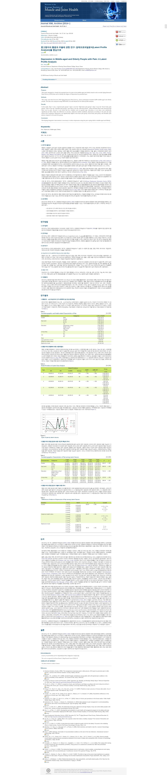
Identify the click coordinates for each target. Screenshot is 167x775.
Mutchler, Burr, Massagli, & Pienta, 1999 (62, 582)
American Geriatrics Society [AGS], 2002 (100, 149)
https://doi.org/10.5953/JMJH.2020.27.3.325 (55, 43)
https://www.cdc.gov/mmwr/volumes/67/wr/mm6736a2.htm (67, 682)
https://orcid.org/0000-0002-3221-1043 (68, 68)
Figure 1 (93, 409)
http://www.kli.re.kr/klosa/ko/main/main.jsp (61, 717)
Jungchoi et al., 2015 (61, 616)
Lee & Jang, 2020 (75, 189)
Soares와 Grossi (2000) (74, 595)
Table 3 (54, 452)
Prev (110, 26)
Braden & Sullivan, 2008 (57, 595)
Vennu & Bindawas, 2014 (84, 162)
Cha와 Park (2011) (46, 558)
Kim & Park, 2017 (101, 160)
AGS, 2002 (45, 152)
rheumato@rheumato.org (86, 772)
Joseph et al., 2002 (77, 168)
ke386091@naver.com (90, 70)
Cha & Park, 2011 (81, 172)
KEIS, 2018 (71, 201)
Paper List (105, 26)
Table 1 (45, 308)
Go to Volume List (117, 26)
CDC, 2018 (57, 613)
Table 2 (99, 349)
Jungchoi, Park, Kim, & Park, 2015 (68, 560)
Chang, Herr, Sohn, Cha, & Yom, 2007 (96, 152)
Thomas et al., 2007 (85, 565)
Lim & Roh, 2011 (106, 601)
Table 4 (54, 495)
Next (124, 26)
